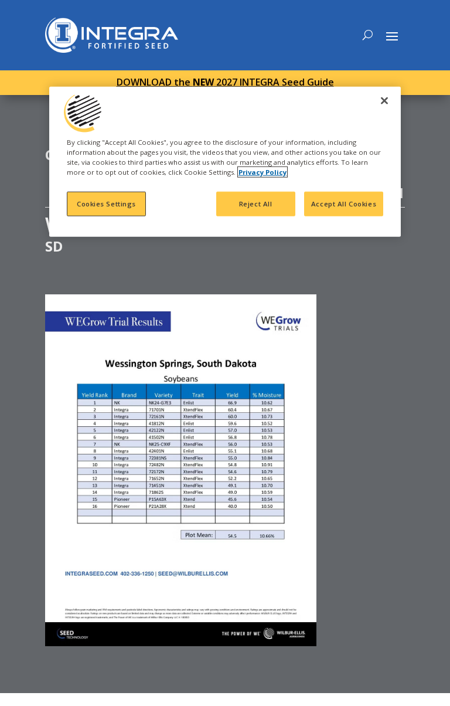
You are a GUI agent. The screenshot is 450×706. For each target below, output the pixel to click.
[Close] (384, 100)
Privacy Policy (262, 171)
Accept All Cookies (343, 203)
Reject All (255, 203)
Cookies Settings (106, 203)
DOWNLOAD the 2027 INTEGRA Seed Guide (225, 82)
